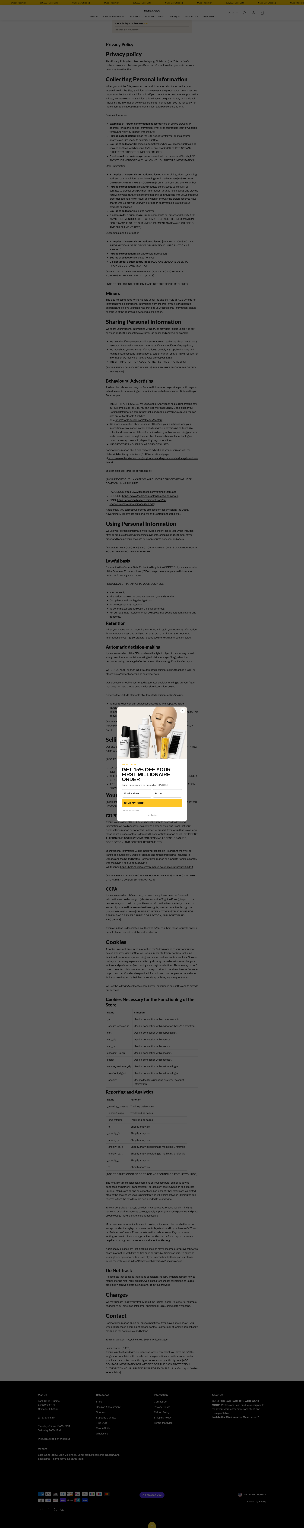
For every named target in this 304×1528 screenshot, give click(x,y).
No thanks (152, 815)
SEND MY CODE (134, 803)
